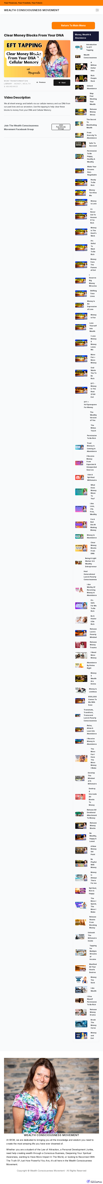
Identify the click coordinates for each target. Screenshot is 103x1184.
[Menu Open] (82, 10)
